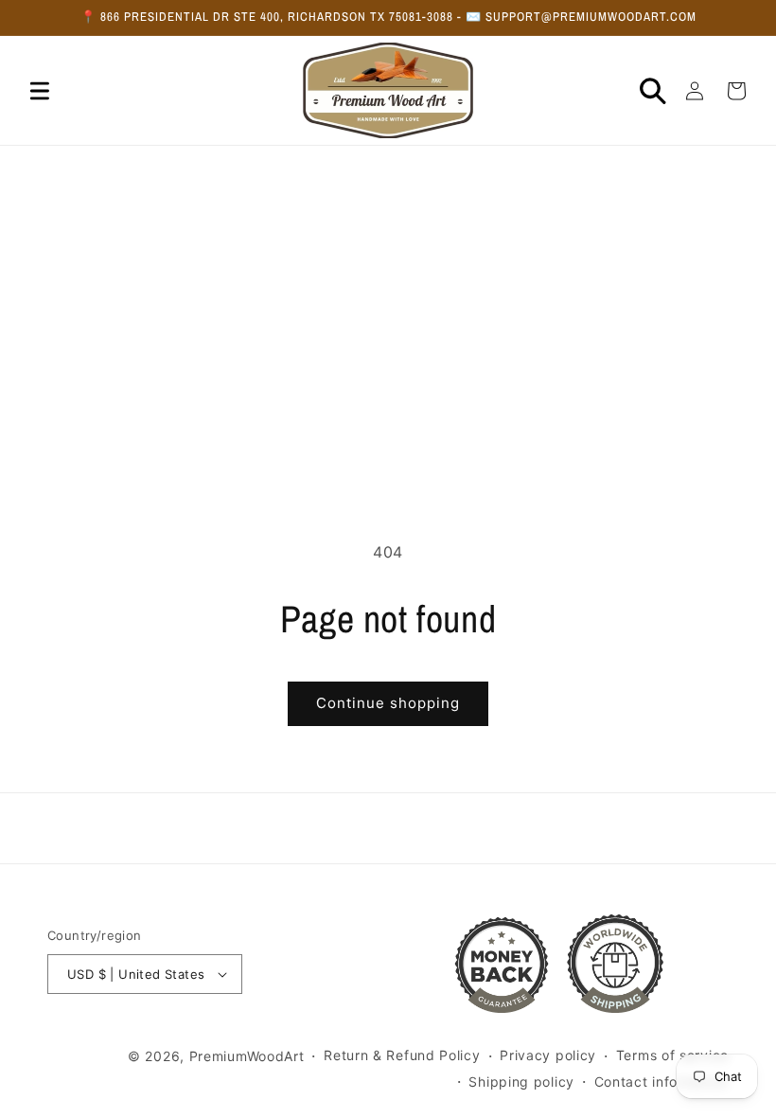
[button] (40, 91)
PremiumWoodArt (247, 1056)
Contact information (661, 1081)
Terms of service (672, 1055)
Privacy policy (548, 1055)
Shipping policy (521, 1081)
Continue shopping (388, 703)
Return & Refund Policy (402, 1055)
